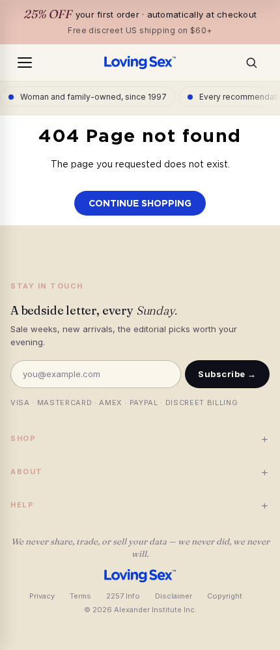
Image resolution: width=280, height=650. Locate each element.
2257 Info (123, 596)
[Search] (255, 62)
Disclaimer (173, 596)
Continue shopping (140, 203)
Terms (80, 596)
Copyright (224, 596)
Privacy (42, 596)
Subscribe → (227, 374)
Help (140, 505)
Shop (140, 438)
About (140, 472)
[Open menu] (24, 62)
